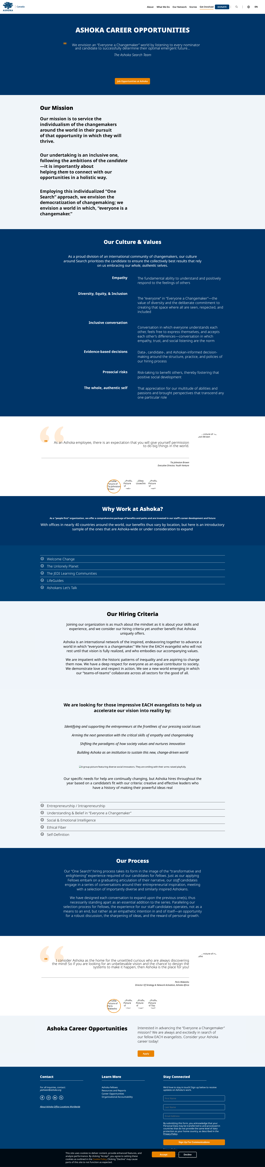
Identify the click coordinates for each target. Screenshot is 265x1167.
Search (236, 7)
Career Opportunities (113, 1093)
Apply (146, 1053)
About (150, 6)
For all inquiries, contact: (53, 1087)
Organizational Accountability (117, 1096)
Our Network (180, 6)
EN (256, 7)
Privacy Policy (170, 1133)
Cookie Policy (99, 1159)
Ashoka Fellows (110, 1087)
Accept (163, 1154)
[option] (132, 448)
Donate (222, 6)
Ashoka (8, 6)
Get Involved (207, 6)
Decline (188, 1154)
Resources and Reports (114, 1090)
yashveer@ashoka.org (50, 1089)
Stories (193, 6)
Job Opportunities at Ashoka (132, 81)
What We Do (163, 6)
